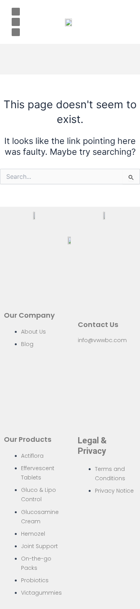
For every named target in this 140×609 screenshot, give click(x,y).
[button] (70, 59)
